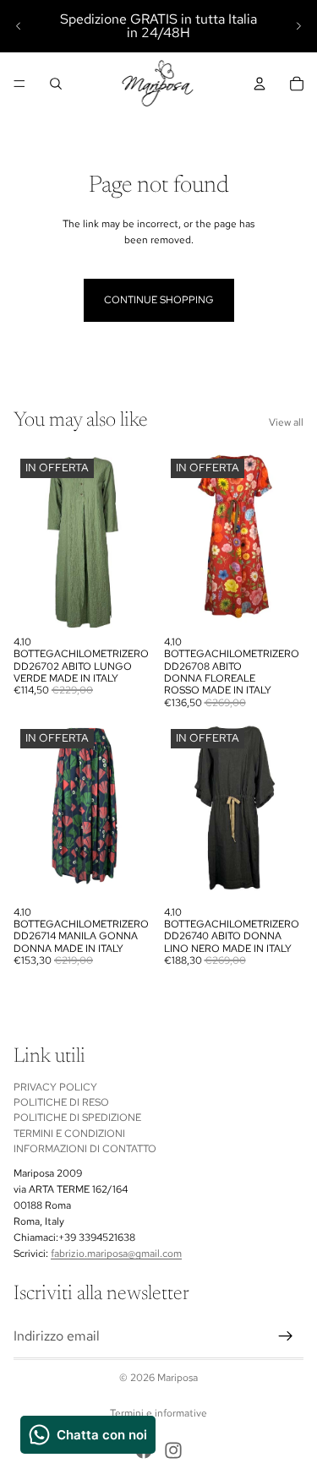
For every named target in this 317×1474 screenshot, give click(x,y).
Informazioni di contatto (85, 1149)
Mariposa (177, 1377)
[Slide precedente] (18, 26)
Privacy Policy (55, 1087)
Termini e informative (158, 1413)
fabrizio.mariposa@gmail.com (116, 1254)
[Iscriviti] (285, 1336)
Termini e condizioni (69, 1133)
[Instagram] (173, 1450)
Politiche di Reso (61, 1102)
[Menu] (19, 83)
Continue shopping (159, 300)
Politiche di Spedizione (77, 1118)
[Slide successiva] (298, 26)
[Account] (259, 83)
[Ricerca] (55, 83)
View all (286, 422)
